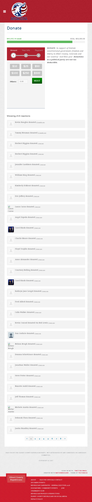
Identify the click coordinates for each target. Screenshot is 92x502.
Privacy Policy (37, 499)
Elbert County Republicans (16, 478)
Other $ (13, 81)
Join (62, 488)
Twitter (78, 471)
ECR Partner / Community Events (44, 488)
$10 (14, 66)
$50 (37, 66)
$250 (26, 73)
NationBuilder (62, 473)
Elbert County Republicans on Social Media (49, 496)
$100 (15, 73)
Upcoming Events (38, 482)
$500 (37, 73)
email (84, 471)
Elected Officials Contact (51, 480)
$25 (26, 66)
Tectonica (82, 473)
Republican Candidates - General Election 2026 (50, 485)
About (33, 480)
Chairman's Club (37, 491)
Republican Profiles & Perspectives (45, 493)
